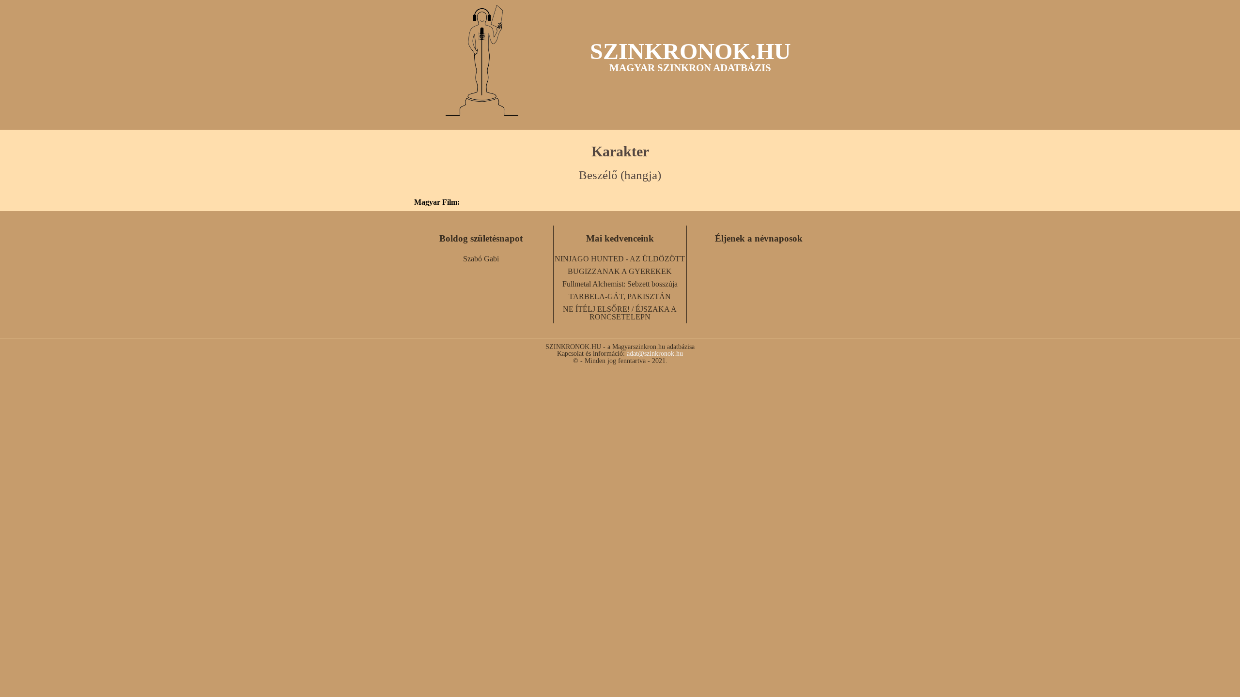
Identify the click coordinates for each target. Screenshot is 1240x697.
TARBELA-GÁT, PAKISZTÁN (620, 296)
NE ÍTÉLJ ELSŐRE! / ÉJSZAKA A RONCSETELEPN (620, 313)
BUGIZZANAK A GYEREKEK (620, 271)
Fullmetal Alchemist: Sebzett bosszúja (620, 284)
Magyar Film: (437, 202)
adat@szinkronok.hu (655, 353)
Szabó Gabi (481, 259)
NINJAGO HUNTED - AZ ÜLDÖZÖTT (620, 259)
